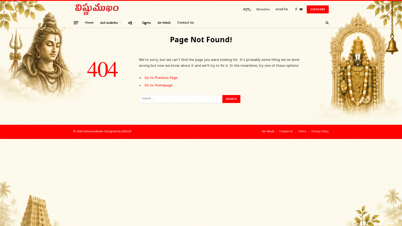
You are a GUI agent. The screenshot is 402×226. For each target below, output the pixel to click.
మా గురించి (164, 22)
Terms (302, 132)
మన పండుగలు (109, 22)
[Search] (327, 22)
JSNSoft (126, 132)
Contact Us (185, 22)
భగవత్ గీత (282, 9)
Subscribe (317, 9)
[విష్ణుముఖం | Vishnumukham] (97, 9)
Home (89, 22)
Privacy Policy (320, 132)
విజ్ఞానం (146, 22)
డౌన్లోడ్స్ (247, 9)
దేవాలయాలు (263, 9)
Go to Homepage (158, 85)
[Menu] (76, 22)
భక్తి (130, 22)
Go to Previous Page (161, 78)
